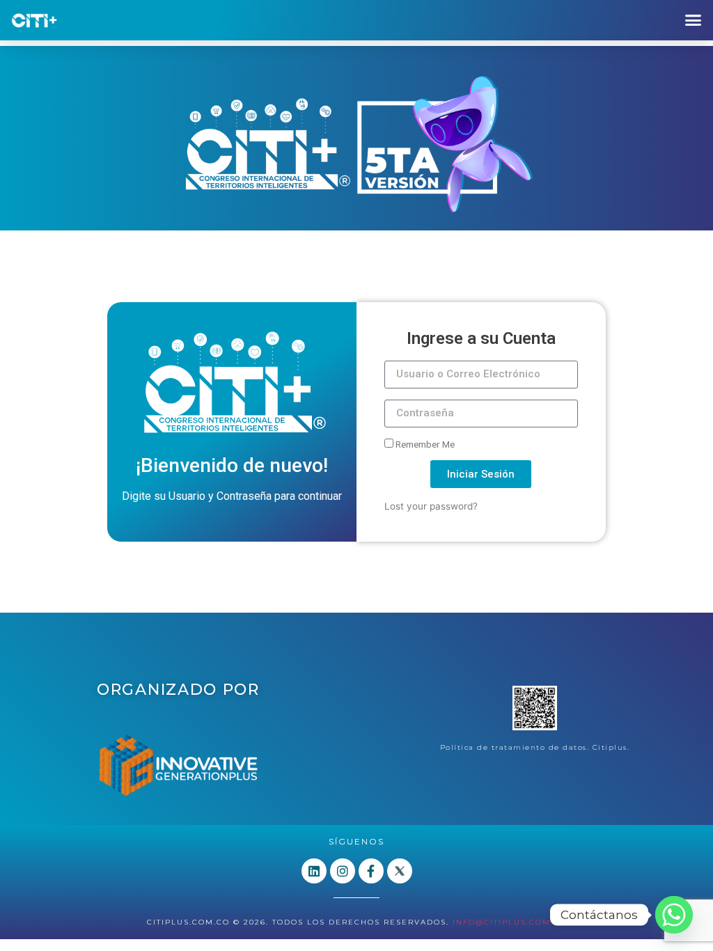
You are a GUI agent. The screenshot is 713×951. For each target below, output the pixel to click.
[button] (693, 20)
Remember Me (424, 444)
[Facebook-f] (371, 870)
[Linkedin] (314, 870)
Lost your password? (431, 506)
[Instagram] (342, 870)
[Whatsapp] (674, 915)
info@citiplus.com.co (510, 922)
